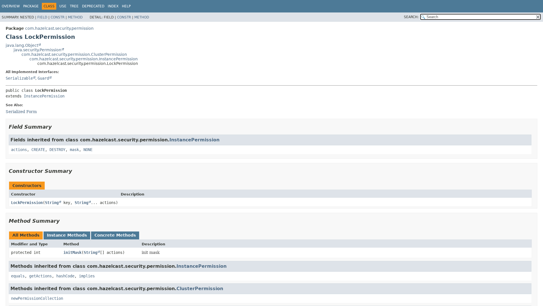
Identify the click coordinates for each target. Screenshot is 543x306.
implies (87, 276)
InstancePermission (44, 96)
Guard (43, 78)
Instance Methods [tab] (67, 235)
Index (113, 6)
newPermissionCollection (37, 298)
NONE (87, 149)
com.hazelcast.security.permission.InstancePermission (83, 59)
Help (126, 6)
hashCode (65, 276)
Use (62, 6)
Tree (74, 6)
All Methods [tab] (25, 235)
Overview (11, 6)
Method (75, 17)
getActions (40, 276)
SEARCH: (411, 17)
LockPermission (27, 202)
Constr (57, 17)
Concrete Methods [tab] (115, 235)
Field (42, 17)
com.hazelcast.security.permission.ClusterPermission (74, 54)
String (52, 202)
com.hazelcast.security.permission (59, 28)
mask (74, 149)
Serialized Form (21, 111)
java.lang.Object (22, 45)
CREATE (38, 149)
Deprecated (93, 6)
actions (19, 149)
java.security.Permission (37, 50)
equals (18, 276)
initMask (72, 252)
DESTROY (57, 149)
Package (31, 6)
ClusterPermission (199, 288)
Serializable (19, 78)
